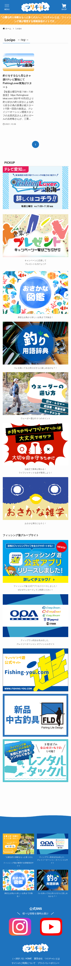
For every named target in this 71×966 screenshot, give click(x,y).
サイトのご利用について (24, 962)
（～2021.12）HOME (21, 958)
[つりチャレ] (35, 7)
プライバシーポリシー (48, 962)
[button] (7, 7)
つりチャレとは (52, 958)
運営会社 (38, 958)
